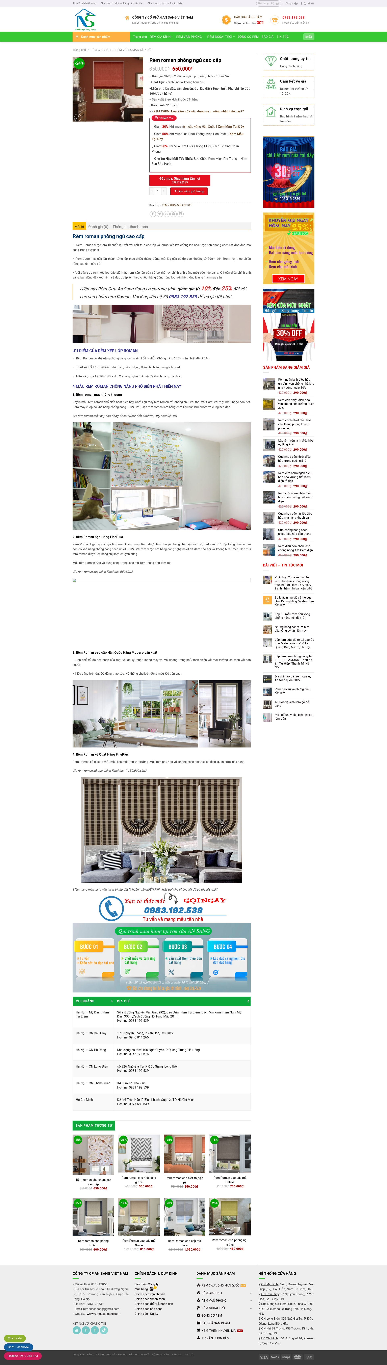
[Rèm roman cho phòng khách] (93, 1217)
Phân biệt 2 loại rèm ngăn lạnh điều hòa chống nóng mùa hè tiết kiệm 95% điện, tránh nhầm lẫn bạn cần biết (293, 583)
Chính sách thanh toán (150, 1299)
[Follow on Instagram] (305, 3)
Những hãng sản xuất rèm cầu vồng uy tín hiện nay (292, 628)
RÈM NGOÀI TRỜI (219, 37)
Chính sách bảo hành (148, 1309)
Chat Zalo (15, 1338)
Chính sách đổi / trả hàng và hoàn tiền (122, 3)
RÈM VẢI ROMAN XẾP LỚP (133, 50)
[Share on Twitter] (160, 214)
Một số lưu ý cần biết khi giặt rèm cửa (294, 716)
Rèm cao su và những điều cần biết (292, 691)
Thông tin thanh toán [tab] (130, 227)
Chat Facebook (18, 1347)
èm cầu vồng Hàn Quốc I (213, 127)
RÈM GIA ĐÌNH (160, 37)
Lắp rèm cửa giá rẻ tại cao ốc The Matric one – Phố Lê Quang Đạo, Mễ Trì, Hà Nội (294, 643)
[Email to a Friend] (166, 214)
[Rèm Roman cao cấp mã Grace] (139, 1217)
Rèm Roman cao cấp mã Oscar (184, 1243)
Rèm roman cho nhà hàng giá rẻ (139, 1180)
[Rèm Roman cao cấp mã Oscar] (184, 1217)
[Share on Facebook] (153, 214)
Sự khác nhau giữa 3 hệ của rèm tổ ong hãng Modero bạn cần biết (294, 601)
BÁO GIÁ (267, 37)
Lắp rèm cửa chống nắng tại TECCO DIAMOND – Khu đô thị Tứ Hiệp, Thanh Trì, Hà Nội (293, 661)
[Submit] (310, 36)
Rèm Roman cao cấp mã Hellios (230, 1180)
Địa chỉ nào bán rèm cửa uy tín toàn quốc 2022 (293, 678)
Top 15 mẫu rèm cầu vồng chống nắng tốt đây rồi (292, 616)
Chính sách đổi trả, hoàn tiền (154, 1304)
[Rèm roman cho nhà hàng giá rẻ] (139, 1154)
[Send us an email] (312, 3)
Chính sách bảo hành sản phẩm (165, 3)
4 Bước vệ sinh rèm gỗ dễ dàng (292, 704)
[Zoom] (77, 117)
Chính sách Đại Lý (146, 1314)
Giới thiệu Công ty (146, 1284)
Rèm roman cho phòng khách (93, 1243)
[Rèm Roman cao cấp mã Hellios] (230, 1154)
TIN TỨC (283, 37)
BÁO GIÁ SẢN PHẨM (248, 17)
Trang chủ (140, 37)
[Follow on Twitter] (309, 3)
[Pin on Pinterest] (173, 214)
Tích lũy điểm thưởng (84, 3)
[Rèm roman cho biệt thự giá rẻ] (184, 1154)
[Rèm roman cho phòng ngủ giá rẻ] (230, 1216)
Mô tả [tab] (79, 227)
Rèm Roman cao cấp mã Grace (139, 1243)
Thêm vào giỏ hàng (189, 191)
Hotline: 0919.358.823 (23, 1356)
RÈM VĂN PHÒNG (189, 37)
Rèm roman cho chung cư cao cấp (93, 1182)
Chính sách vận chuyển (150, 1294)
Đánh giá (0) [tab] (98, 227)
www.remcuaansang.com (103, 1314)
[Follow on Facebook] (302, 3)
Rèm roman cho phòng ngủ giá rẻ (230, 1242)
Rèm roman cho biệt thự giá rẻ (184, 1180)
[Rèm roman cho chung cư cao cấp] (93, 1155)
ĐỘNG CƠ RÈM (248, 37)
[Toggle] (251, 1293)
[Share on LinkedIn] (180, 214)
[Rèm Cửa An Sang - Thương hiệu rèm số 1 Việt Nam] (96, 19)
